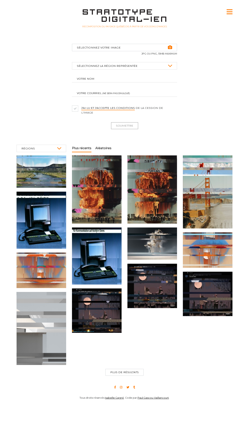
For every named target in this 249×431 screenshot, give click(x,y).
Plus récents (81, 148)
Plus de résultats (124, 372)
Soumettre (124, 125)
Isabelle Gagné (114, 419)
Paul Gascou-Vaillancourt (153, 419)
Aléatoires (103, 148)
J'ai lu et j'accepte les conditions (108, 107)
